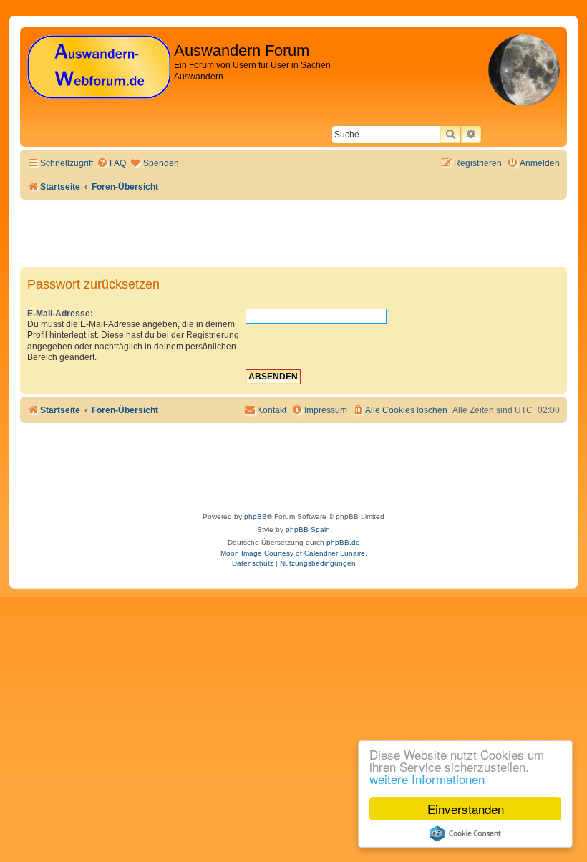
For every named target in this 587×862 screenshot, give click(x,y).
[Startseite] (99, 68)
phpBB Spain (308, 529)
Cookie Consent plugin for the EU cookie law (465, 833)
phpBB (255, 516)
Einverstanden (465, 809)
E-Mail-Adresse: (60, 314)
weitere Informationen (427, 779)
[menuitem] (111, 163)
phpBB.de (343, 542)
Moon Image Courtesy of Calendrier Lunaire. (293, 553)
